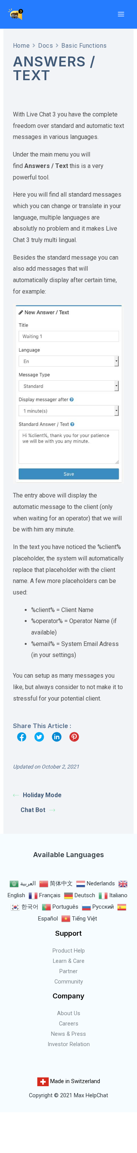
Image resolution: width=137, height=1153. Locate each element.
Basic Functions (84, 45)
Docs (45, 45)
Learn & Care (68, 961)
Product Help (69, 950)
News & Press (68, 1033)
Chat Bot (33, 810)
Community (68, 981)
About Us (68, 1013)
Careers (68, 1023)
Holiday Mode (42, 795)
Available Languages (68, 854)
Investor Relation (69, 1044)
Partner (68, 971)
